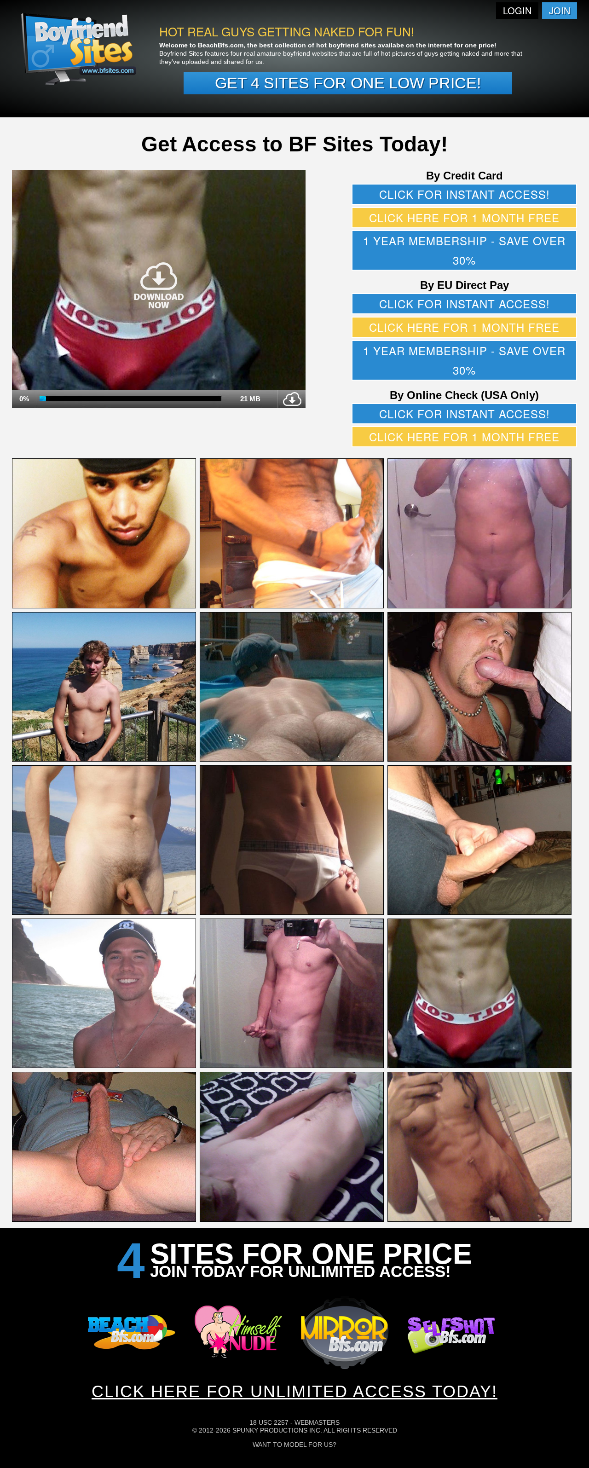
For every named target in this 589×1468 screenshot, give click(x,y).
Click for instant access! (464, 194)
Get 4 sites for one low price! (348, 83)
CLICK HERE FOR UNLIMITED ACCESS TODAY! (294, 1391)
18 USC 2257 (269, 1422)
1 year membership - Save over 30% (464, 250)
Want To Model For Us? (294, 1444)
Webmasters (317, 1422)
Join (559, 10)
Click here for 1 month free (464, 217)
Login (517, 10)
